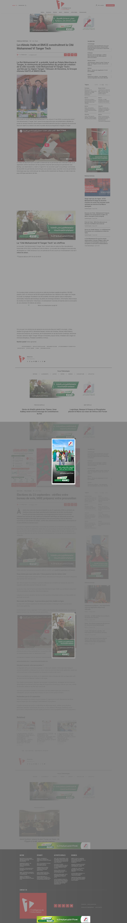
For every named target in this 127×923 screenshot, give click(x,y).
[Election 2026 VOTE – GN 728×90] (63, 922)
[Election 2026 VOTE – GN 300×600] (63, 483)
